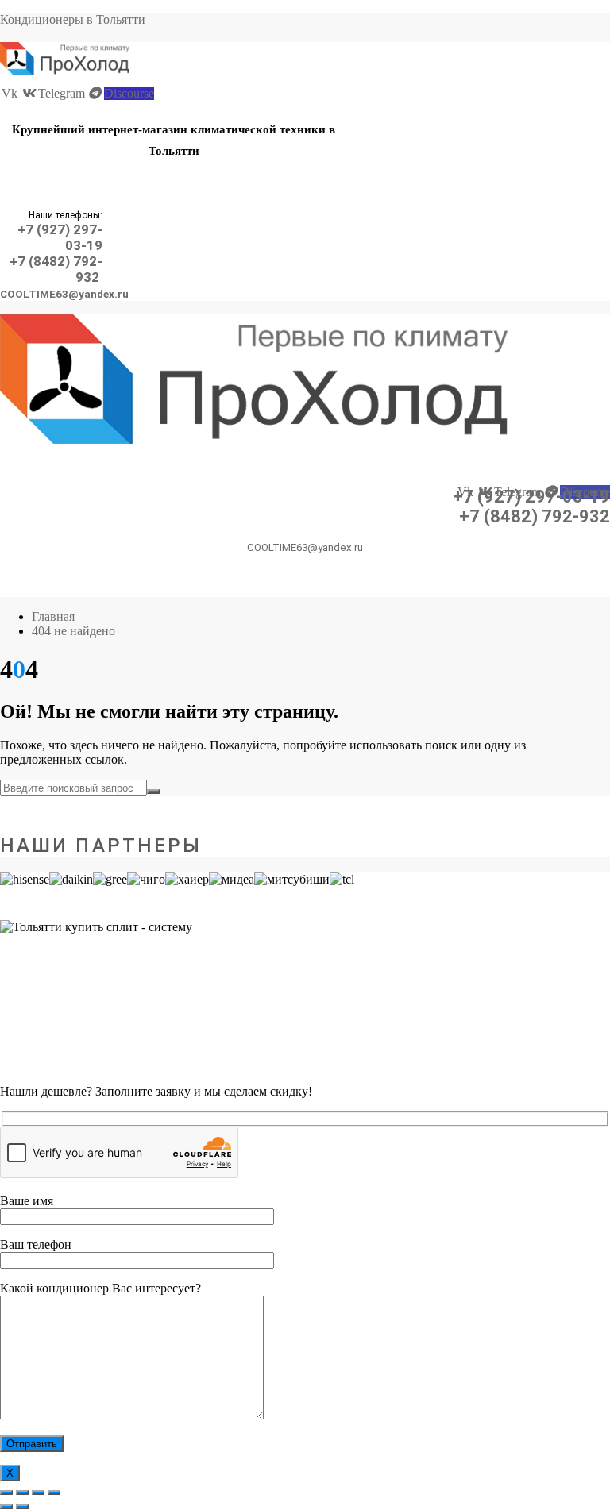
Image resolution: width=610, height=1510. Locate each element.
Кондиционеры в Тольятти (72, 19)
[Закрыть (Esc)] (54, 1492)
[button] (173, 184)
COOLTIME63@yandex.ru (64, 294)
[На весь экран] (22, 1492)
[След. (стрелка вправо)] (22, 1506)
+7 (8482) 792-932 (534, 516)
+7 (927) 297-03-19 (531, 497)
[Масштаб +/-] (6, 1492)
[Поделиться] (38, 1492)
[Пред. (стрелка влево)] (6, 1506)
